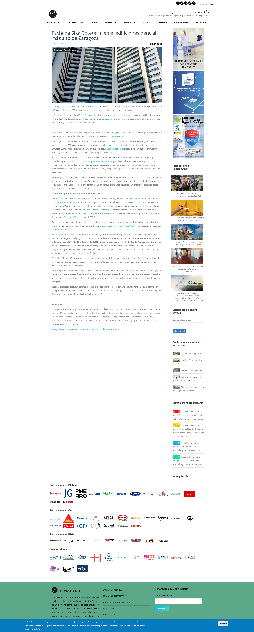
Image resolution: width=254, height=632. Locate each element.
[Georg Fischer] (82, 525)
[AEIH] (55, 557)
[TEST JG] (68, 540)
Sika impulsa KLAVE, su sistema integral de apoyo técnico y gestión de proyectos (188, 219)
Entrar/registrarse (206, 4)
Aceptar (223, 623)
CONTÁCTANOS (110, 614)
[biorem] (109, 557)
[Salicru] (136, 525)
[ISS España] (190, 518)
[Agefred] (148, 493)
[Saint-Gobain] (162, 493)
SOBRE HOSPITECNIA (112, 590)
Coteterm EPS (111, 118)
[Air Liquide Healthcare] (55, 493)
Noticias (147, 22)
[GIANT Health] (68, 568)
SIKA (111, 136)
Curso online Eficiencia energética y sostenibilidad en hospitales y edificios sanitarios (187, 460)
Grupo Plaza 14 (114, 148)
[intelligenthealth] (135, 557)
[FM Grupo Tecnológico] (95, 518)
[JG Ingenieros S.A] (68, 493)
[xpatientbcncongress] (162, 557)
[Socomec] (149, 518)
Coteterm (118, 136)
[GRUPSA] (122, 518)
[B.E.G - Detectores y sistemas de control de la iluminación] (189, 493)
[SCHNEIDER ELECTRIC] (108, 493)
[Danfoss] (68, 525)
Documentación (75, 22)
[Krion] (109, 518)
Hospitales (202, 22)
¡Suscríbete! (179, 331)
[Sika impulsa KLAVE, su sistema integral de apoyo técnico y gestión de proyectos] (189, 208)
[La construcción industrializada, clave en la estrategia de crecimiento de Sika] (189, 232)
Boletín (177, 312)
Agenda (163, 22)
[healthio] (122, 557)
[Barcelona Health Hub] (176, 557)
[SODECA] (163, 518)
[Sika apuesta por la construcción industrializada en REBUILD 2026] (189, 183)
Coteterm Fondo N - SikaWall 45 (122, 225)
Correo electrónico (182, 320)
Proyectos (110, 22)
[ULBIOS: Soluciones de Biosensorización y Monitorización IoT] (122, 540)
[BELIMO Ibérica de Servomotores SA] (149, 540)
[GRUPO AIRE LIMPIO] (55, 518)
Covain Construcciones (62, 202)
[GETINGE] (82, 540)
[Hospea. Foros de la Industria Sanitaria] (95, 557)
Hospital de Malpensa (191, 353)
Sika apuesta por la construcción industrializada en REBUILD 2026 (188, 194)
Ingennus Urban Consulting (101, 161)
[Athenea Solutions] (82, 568)
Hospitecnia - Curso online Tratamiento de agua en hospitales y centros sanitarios (186, 447)
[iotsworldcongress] (149, 557)
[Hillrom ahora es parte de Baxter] (121, 493)
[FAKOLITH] (122, 525)
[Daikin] (82, 518)
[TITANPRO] (109, 540)
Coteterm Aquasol (60, 229)
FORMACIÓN (108, 608)
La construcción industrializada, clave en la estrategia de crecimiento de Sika (188, 243)
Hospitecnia (52, 22)
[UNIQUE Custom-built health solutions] (189, 557)
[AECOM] (163, 540)
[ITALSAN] (94, 493)
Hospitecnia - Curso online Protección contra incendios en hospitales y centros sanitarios (188, 415)
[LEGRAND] (68, 501)
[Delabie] (175, 493)
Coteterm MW (71, 122)
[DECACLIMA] (176, 518)
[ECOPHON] (136, 518)
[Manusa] (55, 525)
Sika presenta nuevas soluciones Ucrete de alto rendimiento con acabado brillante (188, 268)
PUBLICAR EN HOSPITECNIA (115, 596)
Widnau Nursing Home (191, 370)
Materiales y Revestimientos (65, 50)
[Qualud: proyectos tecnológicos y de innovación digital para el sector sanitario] (109, 525)
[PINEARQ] (81, 493)
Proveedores (181, 22)
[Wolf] (136, 540)
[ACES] (55, 568)
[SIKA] (68, 518)
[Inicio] (53, 14)
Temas (94, 22)
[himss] (82, 557)
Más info (36, 629)
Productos (129, 22)
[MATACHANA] (55, 540)
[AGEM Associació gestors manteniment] (68, 557)
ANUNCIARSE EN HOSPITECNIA (116, 602)
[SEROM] (55, 501)
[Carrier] (135, 493)
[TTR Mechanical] (95, 540)
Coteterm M (90, 115)
